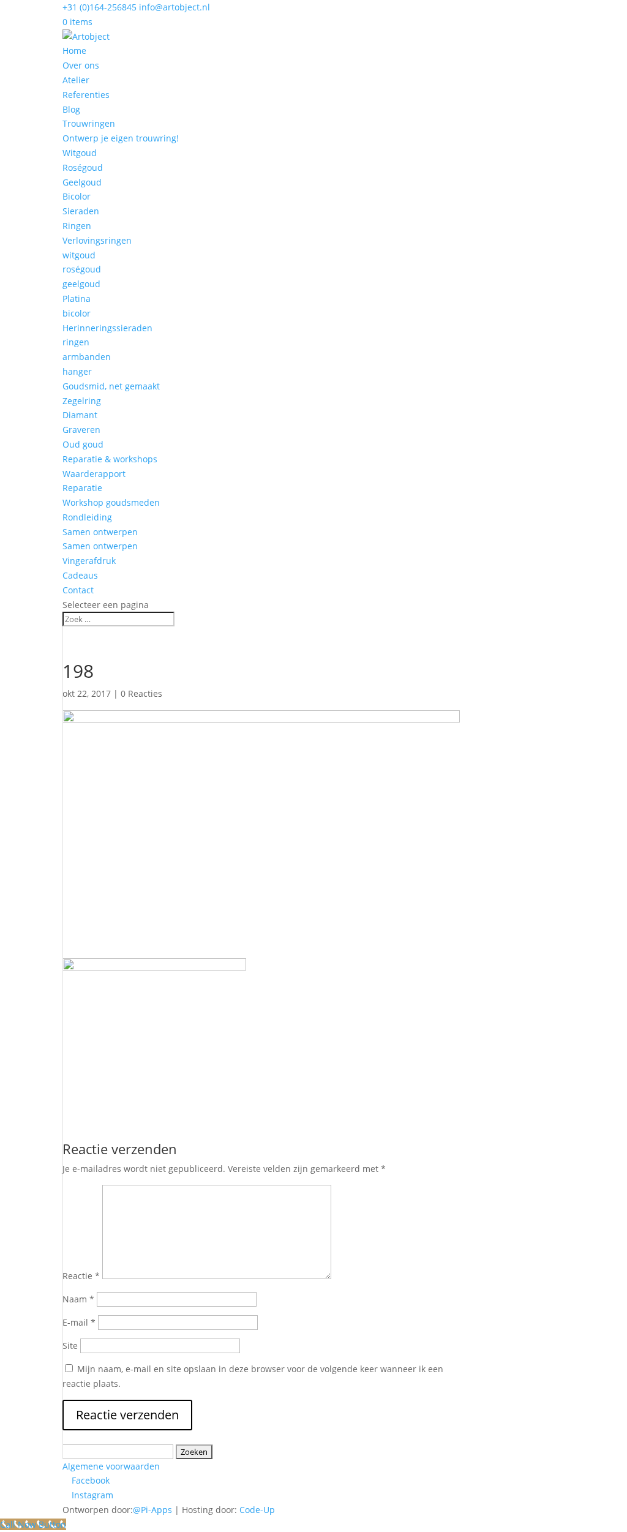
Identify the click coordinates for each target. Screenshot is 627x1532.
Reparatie (82, 488)
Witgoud (79, 153)
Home (74, 50)
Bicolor (76, 196)
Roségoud (82, 167)
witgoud (79, 255)
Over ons (80, 65)
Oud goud (82, 444)
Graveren (81, 429)
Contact (78, 590)
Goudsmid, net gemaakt (111, 386)
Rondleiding (87, 517)
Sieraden (80, 211)
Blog (71, 109)
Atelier (75, 80)
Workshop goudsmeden (111, 502)
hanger (77, 371)
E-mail (79, 1322)
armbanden (86, 356)
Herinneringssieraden (107, 328)
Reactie (81, 1276)
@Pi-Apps (152, 1509)
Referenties (86, 94)
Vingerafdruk (89, 560)
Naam (78, 1299)
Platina (76, 298)
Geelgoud (82, 182)
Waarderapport (94, 473)
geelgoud (81, 284)
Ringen (76, 225)
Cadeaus (80, 575)
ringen (75, 342)
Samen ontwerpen (100, 532)
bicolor (76, 313)
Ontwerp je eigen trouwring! (120, 138)
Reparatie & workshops (109, 459)
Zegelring (81, 401)
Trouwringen (88, 123)
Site (70, 1345)
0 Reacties (141, 693)
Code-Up (257, 1509)
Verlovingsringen (97, 240)
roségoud (81, 269)
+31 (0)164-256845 (99, 7)
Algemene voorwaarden (111, 1466)
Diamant (79, 415)
